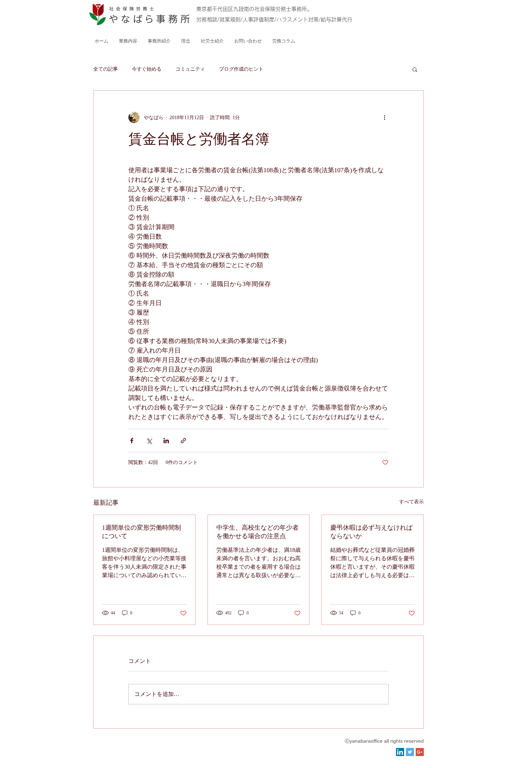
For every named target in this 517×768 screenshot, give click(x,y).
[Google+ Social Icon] (420, 752)
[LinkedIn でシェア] (166, 440)
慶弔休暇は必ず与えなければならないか (371, 532)
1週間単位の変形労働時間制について (141, 532)
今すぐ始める (146, 69)
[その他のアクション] (384, 117)
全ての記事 (105, 69)
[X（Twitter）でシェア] (149, 440)
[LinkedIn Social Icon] (400, 752)
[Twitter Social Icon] (410, 752)
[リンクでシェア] (183, 440)
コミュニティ (190, 69)
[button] (414, 69)
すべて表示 (411, 501)
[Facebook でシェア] (131, 440)
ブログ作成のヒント (241, 69)
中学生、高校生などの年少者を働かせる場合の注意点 (257, 532)
